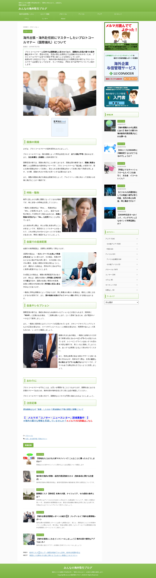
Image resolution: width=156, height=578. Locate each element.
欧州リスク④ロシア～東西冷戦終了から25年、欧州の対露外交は (54, 552)
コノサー (45, 18)
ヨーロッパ (118, 14)
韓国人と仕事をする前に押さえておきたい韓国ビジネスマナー (53, 555)
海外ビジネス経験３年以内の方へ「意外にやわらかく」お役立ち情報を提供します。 (78, 572)
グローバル (63, 14)
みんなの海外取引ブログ (33, 8)
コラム (26, 18)
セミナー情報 (44, 14)
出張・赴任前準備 (31, 439)
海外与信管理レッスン (26, 14)
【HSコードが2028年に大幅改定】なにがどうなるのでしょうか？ (127, 153)
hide (63, 121)
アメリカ (81, 14)
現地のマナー (42, 439)
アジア (99, 14)
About (63, 18)
